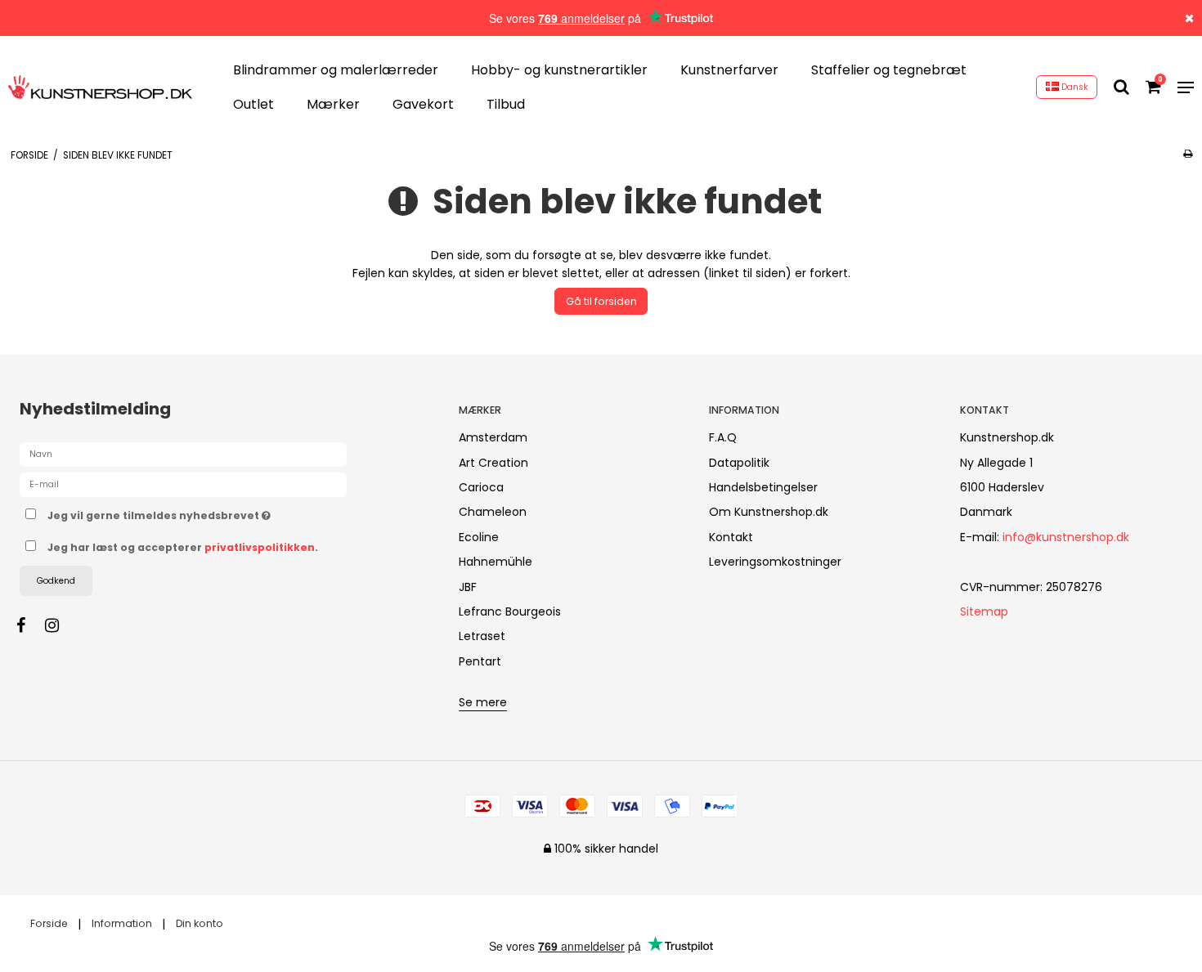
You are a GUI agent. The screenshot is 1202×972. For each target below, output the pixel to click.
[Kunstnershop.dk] (100, 86)
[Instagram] (60, 625)
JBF (468, 587)
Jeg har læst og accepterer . (182, 547)
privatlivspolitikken (259, 547)
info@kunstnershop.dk (1065, 537)
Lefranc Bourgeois (510, 611)
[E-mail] (183, 484)
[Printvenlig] (1188, 153)
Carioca (481, 487)
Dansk (1073, 87)
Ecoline (479, 537)
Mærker (333, 104)
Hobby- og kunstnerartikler (559, 69)
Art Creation (493, 463)
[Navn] (183, 454)
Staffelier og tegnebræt (889, 69)
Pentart (480, 661)
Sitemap (984, 611)
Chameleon (493, 512)
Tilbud (506, 104)
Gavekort (423, 104)
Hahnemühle (495, 561)
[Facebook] (29, 625)
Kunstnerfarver (729, 69)
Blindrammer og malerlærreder (335, 69)
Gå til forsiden (601, 301)
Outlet (253, 104)
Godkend (56, 581)
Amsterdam (493, 437)
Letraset (482, 636)
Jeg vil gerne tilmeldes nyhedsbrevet (219, 512)
